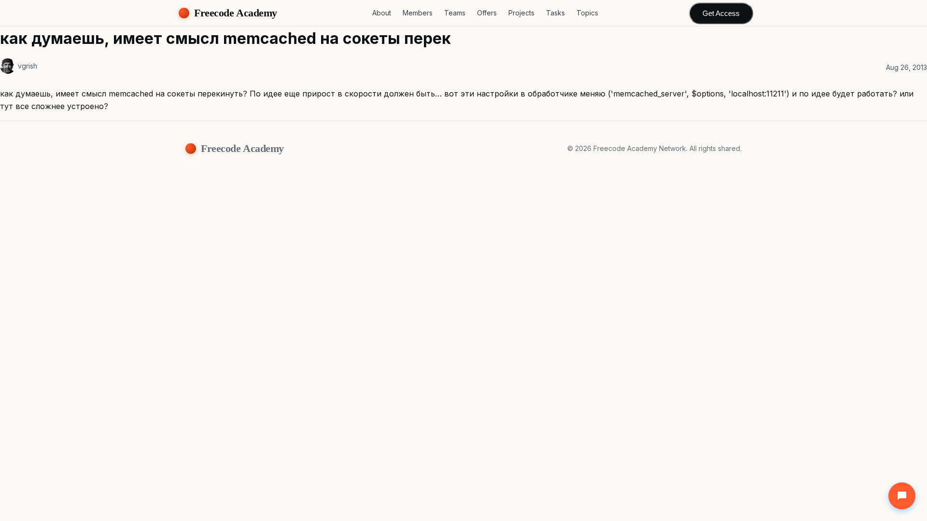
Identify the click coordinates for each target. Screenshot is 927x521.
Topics (587, 13)
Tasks (555, 13)
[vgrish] (7, 66)
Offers (487, 13)
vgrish (27, 66)
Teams (454, 13)
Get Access (721, 13)
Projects (521, 13)
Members (418, 13)
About (381, 13)
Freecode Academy (235, 13)
